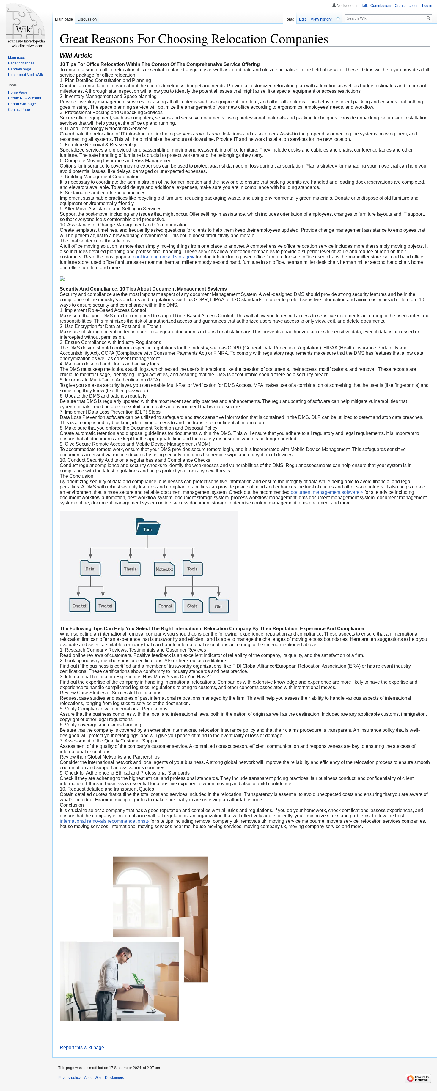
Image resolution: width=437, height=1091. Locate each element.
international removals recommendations (102, 821)
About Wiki (92, 1078)
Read (289, 19)
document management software (325, 492)
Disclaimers (114, 1078)
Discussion (87, 19)
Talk (364, 6)
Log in (427, 6)
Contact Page (19, 110)
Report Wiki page (22, 104)
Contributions (381, 6)
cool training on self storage (162, 256)
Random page (19, 69)
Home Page (17, 92)
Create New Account (24, 98)
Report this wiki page (82, 1047)
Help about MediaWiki (26, 75)
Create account (407, 6)
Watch (338, 18)
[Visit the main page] (26, 24)
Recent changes (21, 63)
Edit (302, 19)
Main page (64, 19)
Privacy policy (69, 1078)
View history (321, 19)
